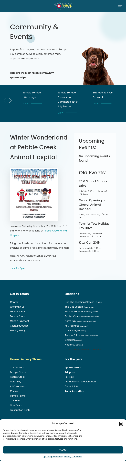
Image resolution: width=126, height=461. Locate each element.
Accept (63, 450)
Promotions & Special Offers (81, 382)
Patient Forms (18, 312)
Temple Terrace (81, 312)
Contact (15, 302)
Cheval (75, 330)
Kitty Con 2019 (89, 242)
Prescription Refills (20, 410)
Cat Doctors (17, 367)
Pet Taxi (69, 377)
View (26, 104)
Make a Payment (20, 321)
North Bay (80, 321)
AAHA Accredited (75, 391)
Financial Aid (72, 386)
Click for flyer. (17, 268)
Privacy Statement (73, 457)
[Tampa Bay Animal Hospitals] (63, 6)
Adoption (70, 372)
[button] (121, 423)
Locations (72, 294)
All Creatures (76, 326)
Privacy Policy (18, 330)
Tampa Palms (82, 335)
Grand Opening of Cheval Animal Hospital (92, 205)
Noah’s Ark (74, 345)
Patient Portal (18, 316)
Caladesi (74, 340)
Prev (4, 100)
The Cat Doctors (79, 307)
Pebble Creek (82, 316)
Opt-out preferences (53, 457)
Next (10, 100)
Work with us (17, 307)
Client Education (19, 326)
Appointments (73, 367)
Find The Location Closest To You (84, 302)
